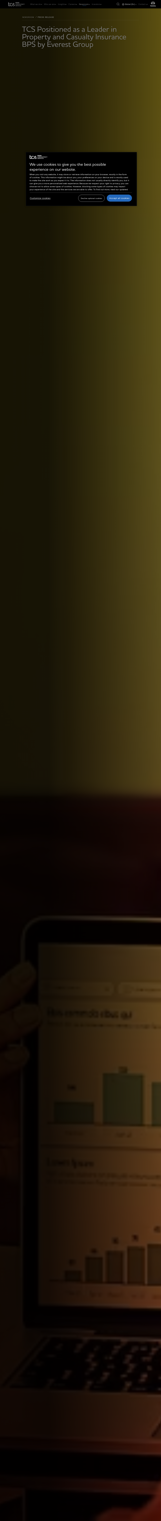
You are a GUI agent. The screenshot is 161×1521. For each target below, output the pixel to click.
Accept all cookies (119, 198)
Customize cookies (40, 198)
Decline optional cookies (91, 198)
